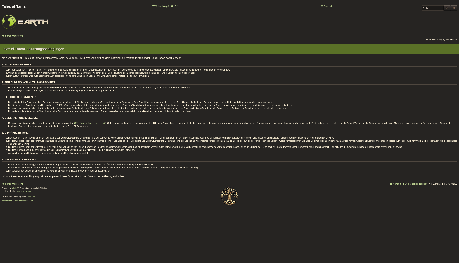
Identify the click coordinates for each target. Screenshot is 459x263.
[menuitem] (174, 6)
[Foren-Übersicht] (25, 19)
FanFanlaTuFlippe (24, 191)
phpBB (15, 188)
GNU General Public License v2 (89, 123)
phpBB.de (31, 197)
